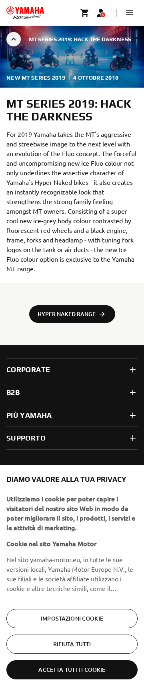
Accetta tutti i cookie (71, 669)
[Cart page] (85, 13)
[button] (130, 13)
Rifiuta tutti (72, 644)
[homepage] (25, 13)
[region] (72, 577)
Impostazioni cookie (72, 618)
